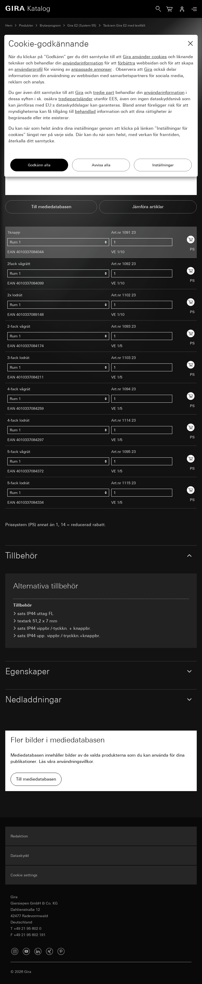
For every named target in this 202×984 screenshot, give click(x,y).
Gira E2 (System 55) (81, 25)
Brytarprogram (50, 25)
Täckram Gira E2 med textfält (124, 25)
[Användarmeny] (182, 9)
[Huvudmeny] (193, 9)
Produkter (26, 25)
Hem (8, 25)
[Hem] (80, 9)
